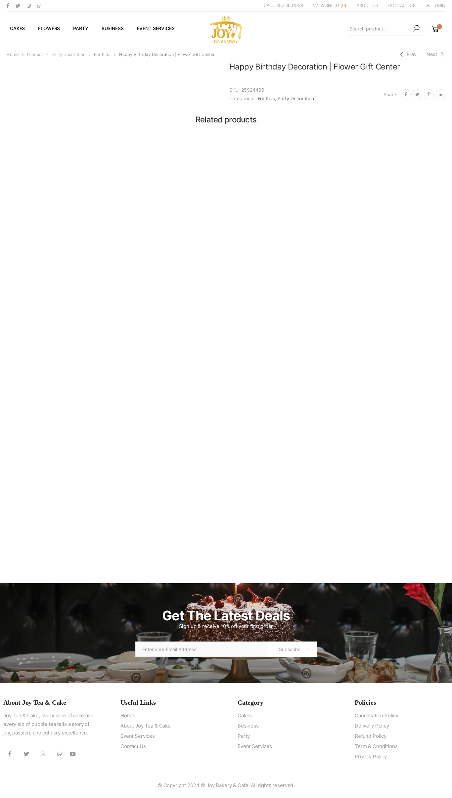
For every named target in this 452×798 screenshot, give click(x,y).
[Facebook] (406, 94)
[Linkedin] (440, 94)
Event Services (156, 28)
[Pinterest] (429, 94)
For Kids (102, 54)
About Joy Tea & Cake (145, 726)
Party (80, 28)
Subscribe (289, 649)
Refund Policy (370, 736)
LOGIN (438, 5)
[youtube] (72, 753)
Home (13, 54)
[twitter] (18, 5)
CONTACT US (402, 5)
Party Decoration (68, 54)
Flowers (49, 28)
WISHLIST (333, 5)
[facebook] (8, 5)
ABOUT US (367, 5)
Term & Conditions (376, 746)
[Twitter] (417, 94)
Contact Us (133, 746)
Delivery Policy (372, 726)
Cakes (17, 28)
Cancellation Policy (376, 715)
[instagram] (29, 5)
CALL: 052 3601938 (283, 5)
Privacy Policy (371, 756)
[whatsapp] (39, 5)
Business (113, 28)
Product (35, 54)
